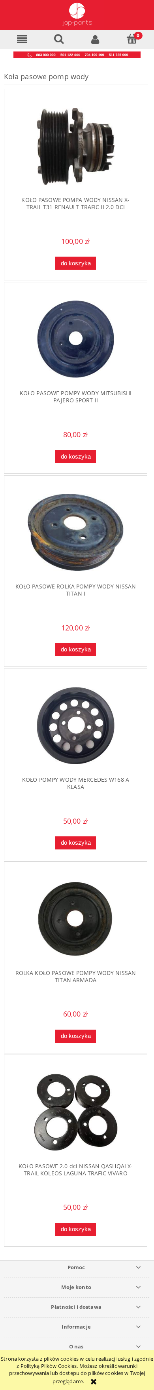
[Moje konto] (95, 39)
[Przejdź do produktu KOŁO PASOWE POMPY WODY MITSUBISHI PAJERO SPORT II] (76, 339)
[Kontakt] (76, 54)
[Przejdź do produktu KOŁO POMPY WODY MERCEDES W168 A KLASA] (76, 725)
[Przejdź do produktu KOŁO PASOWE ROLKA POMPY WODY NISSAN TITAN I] (76, 532)
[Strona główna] (77, 15)
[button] (22, 39)
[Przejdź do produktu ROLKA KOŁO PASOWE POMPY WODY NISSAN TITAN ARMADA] (76, 919)
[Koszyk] (132, 39)
